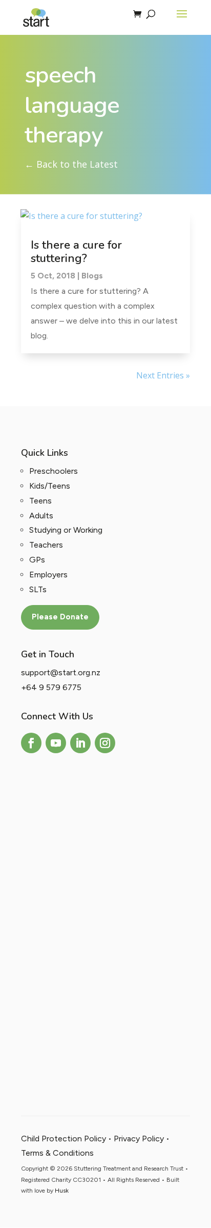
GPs (37, 560)
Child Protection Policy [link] (63, 1138)
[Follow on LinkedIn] (80, 743)
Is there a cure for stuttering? (76, 251)
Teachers (46, 545)
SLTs (38, 589)
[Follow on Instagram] (105, 743)
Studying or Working (65, 530)
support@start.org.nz (60, 672)
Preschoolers (53, 471)
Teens (40, 501)
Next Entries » (163, 375)
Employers (48, 574)
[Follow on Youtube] (56, 743)
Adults (41, 515)
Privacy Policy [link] (139, 1138)
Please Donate (60, 616)
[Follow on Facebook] (31, 743)
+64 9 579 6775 (51, 687)
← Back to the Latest (71, 164)
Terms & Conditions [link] (57, 1153)
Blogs (92, 275)
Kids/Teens (49, 486)
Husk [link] (62, 1190)
